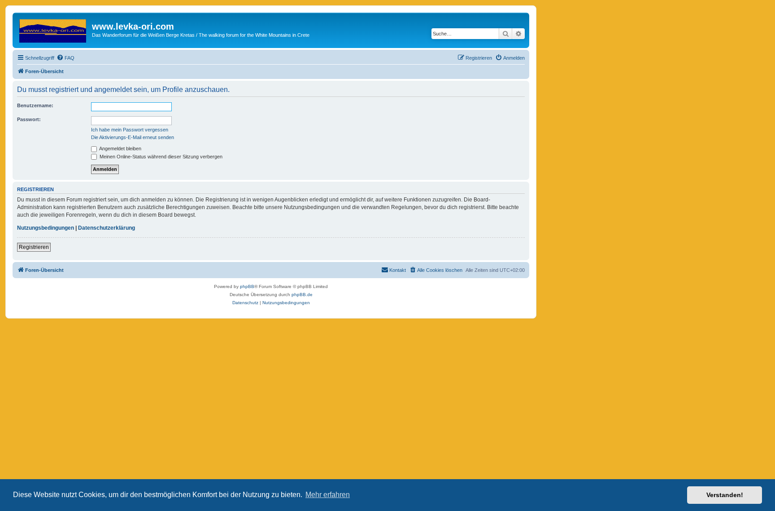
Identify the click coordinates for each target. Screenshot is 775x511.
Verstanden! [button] (724, 494)
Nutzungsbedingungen (45, 228)
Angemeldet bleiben (119, 148)
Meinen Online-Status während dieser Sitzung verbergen (160, 156)
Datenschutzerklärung (106, 228)
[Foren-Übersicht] (53, 29)
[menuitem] (65, 57)
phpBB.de (302, 294)
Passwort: (29, 119)
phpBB (247, 286)
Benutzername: (35, 105)
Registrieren (34, 247)
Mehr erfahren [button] (327, 494)
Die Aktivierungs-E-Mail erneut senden (132, 137)
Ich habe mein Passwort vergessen (129, 129)
